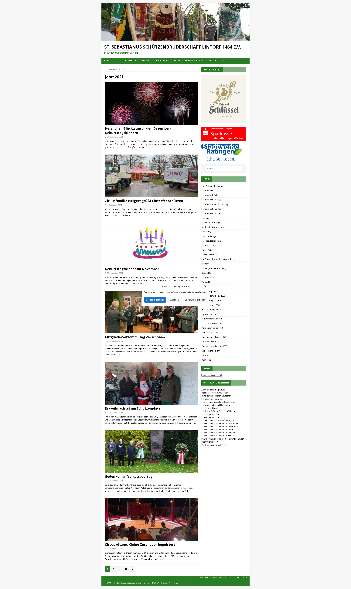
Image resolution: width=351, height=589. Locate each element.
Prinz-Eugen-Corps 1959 (212, 328)
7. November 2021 (114, 548)
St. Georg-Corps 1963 (210, 305)
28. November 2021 (115, 341)
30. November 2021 (115, 273)
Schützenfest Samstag (211, 209)
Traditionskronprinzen (211, 241)
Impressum (206, 360)
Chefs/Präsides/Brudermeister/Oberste (218, 259)
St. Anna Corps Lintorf (211, 300)
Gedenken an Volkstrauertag (128, 476)
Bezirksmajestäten (209, 254)
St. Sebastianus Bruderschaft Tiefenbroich (220, 432)
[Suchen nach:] (224, 168)
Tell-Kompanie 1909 (210, 341)
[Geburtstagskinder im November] (151, 244)
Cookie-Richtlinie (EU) (210, 350)
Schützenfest (128, 60)
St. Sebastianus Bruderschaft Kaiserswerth (220, 426)
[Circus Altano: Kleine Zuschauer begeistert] (151, 519)
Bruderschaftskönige (210, 222)
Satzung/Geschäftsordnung (187, 60)
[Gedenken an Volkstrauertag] (151, 451)
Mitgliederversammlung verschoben (135, 337)
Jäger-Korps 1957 (209, 314)
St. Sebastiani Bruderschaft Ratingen (217, 420)
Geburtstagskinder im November (132, 269)
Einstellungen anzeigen (195, 300)
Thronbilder (206, 282)
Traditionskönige (208, 236)
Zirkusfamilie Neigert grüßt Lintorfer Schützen (144, 200)
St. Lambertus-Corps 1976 (213, 318)
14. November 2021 (115, 480)
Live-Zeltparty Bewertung (212, 186)
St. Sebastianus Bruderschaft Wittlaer (217, 435)
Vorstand (161, 60)
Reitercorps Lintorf (209, 408)
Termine (146, 60)
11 (126, 569)
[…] (147, 147)
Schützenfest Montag (210, 199)
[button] (205, 286)
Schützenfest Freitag (210, 195)
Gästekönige (207, 231)
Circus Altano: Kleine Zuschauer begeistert (140, 544)
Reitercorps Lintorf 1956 (212, 323)
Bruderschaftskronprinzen (212, 227)
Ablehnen (174, 300)
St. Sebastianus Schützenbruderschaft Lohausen (222, 438)
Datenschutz (207, 355)
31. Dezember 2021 (115, 137)
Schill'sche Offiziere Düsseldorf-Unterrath (219, 411)
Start (203, 286)
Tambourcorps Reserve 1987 (214, 346)
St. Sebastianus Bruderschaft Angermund (219, 423)
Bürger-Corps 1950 (209, 291)
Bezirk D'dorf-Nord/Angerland (214, 392)
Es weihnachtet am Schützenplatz (132, 408)
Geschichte (215, 60)
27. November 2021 (115, 412)
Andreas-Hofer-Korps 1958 (213, 295)
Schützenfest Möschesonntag (214, 204)
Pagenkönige (207, 250)
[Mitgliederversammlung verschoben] (151, 312)
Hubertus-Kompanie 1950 (212, 309)
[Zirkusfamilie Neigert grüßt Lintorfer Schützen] (151, 176)
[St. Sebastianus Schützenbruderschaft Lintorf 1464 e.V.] (175, 39)
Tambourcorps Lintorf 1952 (213, 337)
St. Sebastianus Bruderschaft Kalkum (217, 429)
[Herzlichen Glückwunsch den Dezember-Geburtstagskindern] (151, 103)
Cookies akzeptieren (155, 300)
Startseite (110, 60)
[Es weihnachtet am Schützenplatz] (151, 383)
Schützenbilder (207, 277)
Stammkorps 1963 (209, 332)
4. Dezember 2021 (114, 205)
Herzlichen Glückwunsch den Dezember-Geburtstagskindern (138, 130)
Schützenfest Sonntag (211, 213)
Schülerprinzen (207, 245)
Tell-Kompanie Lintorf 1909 (213, 445)
